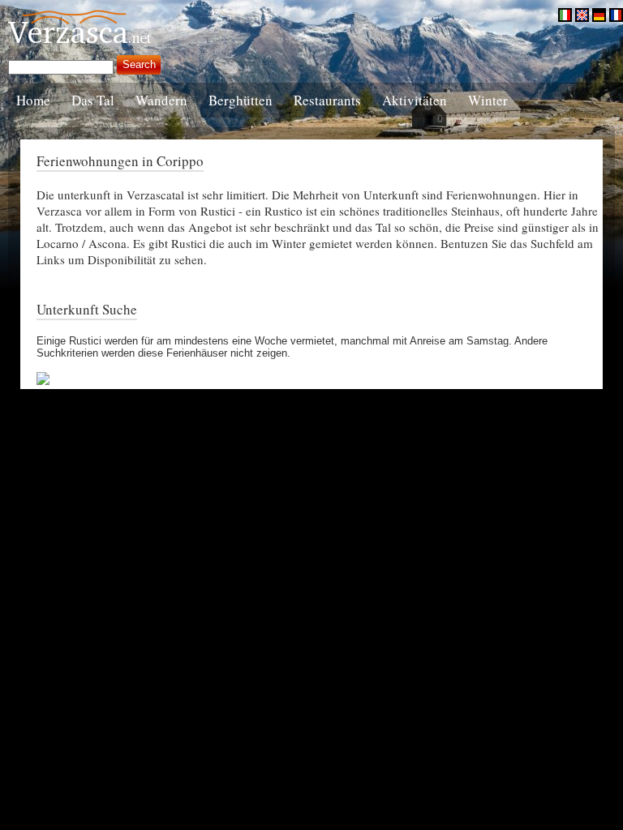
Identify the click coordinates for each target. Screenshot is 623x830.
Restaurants (327, 100)
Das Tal (92, 100)
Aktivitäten (414, 100)
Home (33, 100)
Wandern (161, 100)
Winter (488, 100)
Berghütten (240, 100)
